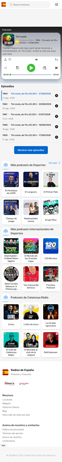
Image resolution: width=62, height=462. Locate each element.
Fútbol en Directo (10, 407)
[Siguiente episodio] (56, 67)
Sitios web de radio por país (16, 414)
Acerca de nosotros (12, 437)
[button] (36, 59)
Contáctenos (8, 441)
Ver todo (53, 163)
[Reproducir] (31, 68)
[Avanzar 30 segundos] (44, 67)
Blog (4, 411)
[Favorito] (10, 59)
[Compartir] (5, 59)
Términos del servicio (12, 433)
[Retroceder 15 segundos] (17, 67)
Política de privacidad (13, 429)
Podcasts (6, 29)
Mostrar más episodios (31, 150)
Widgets (6, 403)
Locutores (7, 399)
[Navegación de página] (57, 5)
